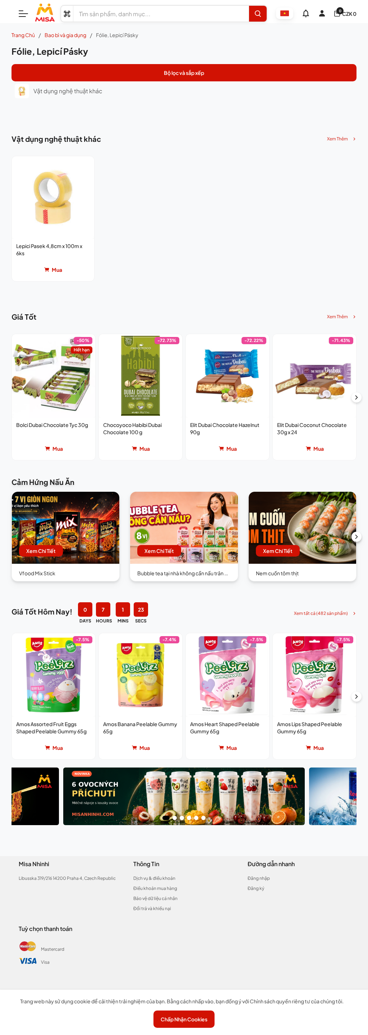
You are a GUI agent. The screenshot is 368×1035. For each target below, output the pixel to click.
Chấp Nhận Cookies (184, 1019)
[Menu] (23, 13)
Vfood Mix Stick (37, 573)
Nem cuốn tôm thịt (277, 573)
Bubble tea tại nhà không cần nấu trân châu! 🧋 (190, 573)
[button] (53, 219)
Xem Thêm (337, 138)
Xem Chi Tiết (41, 551)
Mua (57, 269)
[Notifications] (306, 13)
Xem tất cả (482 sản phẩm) (321, 613)
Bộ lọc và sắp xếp (184, 72)
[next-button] (356, 397)
